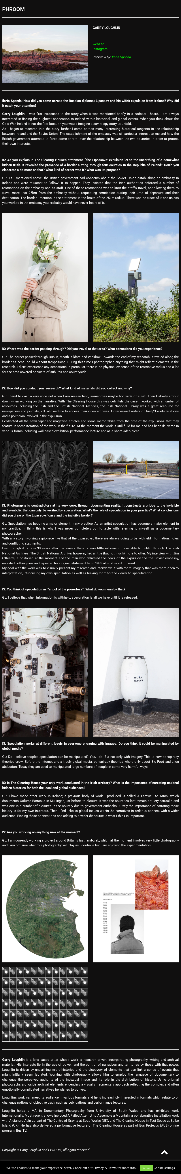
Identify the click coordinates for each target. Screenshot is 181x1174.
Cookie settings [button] (164, 1168)
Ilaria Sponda (121, 57)
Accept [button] (146, 1168)
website (98, 44)
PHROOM (13, 9)
